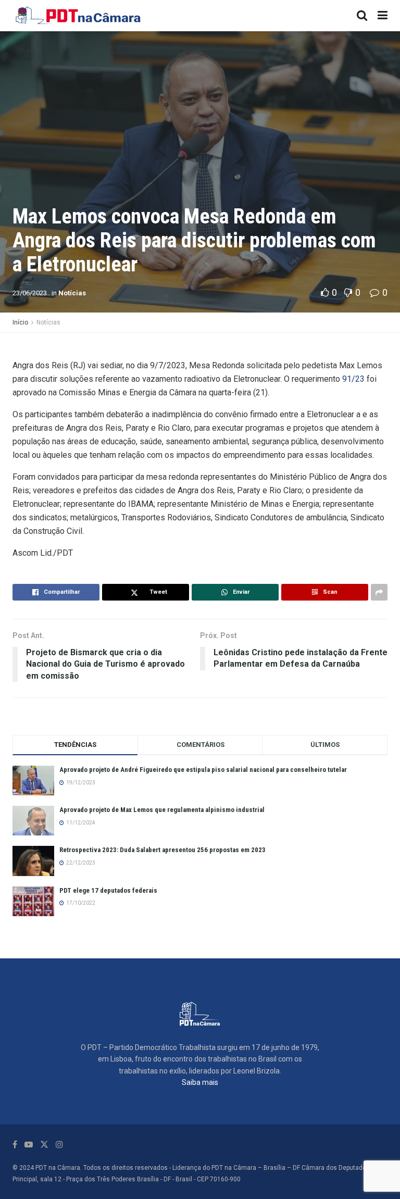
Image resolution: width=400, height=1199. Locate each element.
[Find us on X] (44, 1145)
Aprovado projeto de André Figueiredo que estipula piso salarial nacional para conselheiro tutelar (203, 769)
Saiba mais (200, 1082)
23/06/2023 (29, 293)
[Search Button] (362, 15)
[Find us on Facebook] (14, 1145)
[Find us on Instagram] (59, 1145)
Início (20, 322)
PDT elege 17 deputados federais (108, 890)
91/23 (353, 379)
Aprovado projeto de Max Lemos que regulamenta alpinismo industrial (162, 810)
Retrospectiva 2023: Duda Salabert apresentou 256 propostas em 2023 (162, 850)
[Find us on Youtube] (28, 1145)
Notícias (72, 293)
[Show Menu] (383, 15)
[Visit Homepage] (78, 15)
